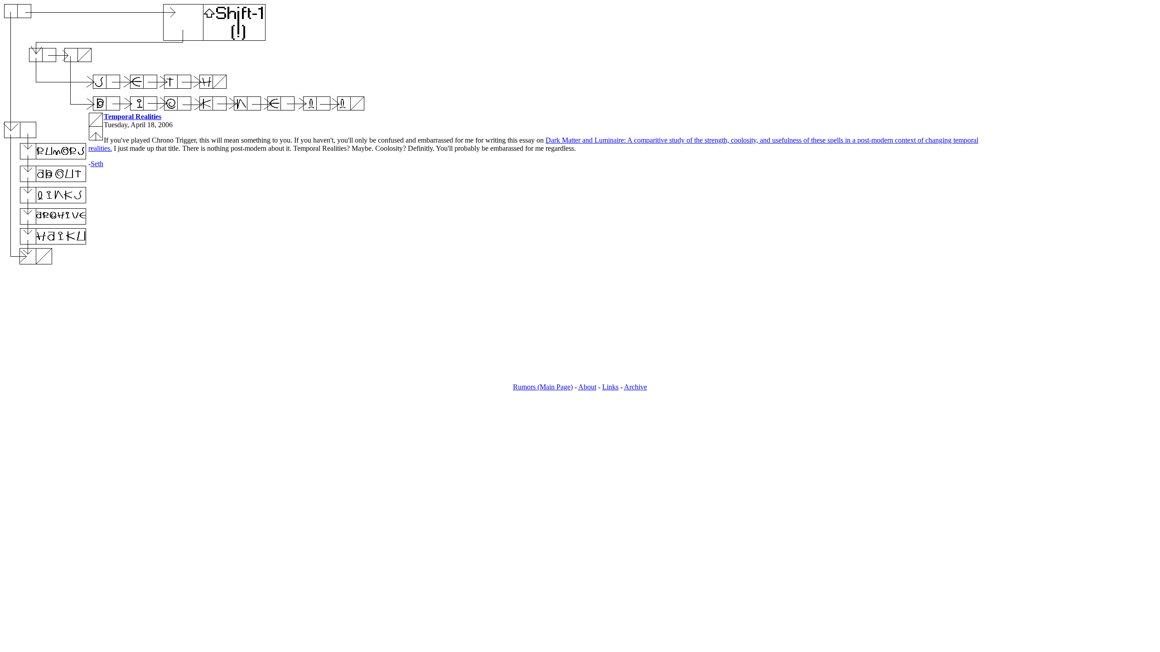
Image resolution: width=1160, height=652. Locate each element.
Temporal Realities (132, 116)
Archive (635, 387)
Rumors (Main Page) (543, 387)
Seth (97, 164)
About (587, 387)
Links (610, 387)
